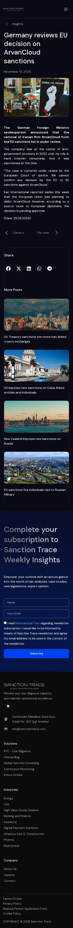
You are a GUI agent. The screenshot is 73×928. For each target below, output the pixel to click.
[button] (8, 268)
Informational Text (27, 623)
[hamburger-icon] (66, 9)
